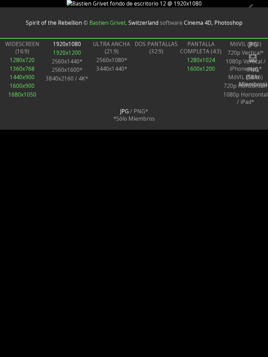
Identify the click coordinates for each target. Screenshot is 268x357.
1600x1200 (201, 69)
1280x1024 (201, 60)
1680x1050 (22, 94)
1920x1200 (67, 52)
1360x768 (22, 69)
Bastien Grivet (107, 22)
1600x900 (22, 86)
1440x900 (22, 77)
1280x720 (22, 60)
